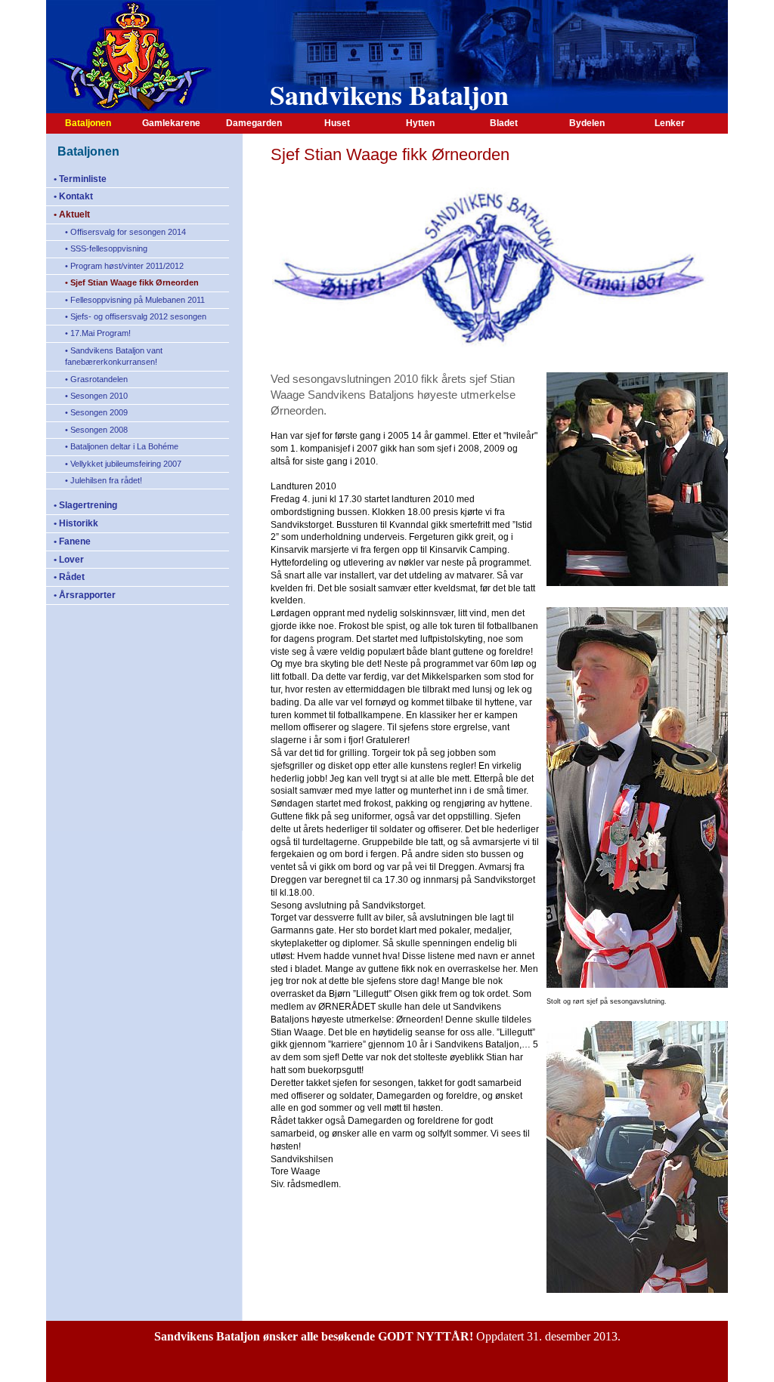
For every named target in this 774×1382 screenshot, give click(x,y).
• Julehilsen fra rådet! (103, 480)
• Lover (69, 559)
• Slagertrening (85, 505)
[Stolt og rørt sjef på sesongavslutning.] (637, 987)
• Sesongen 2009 (96, 412)
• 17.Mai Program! (98, 333)
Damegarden (254, 123)
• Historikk (76, 523)
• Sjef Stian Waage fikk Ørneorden (132, 282)
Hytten (420, 123)
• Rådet (69, 577)
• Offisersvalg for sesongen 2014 (125, 231)
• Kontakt (73, 196)
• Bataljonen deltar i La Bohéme (121, 446)
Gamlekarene (171, 123)
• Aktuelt (72, 214)
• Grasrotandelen (96, 379)
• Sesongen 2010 (96, 395)
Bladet (504, 123)
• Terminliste (80, 179)
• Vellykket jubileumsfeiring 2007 (123, 463)
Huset (337, 123)
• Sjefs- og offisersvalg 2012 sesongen (135, 316)
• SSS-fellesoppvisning (106, 248)
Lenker (670, 123)
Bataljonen (88, 123)
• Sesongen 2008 (96, 429)
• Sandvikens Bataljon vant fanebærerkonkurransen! (114, 356)
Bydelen (587, 123)
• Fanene (72, 541)
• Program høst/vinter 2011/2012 (124, 265)
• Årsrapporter (85, 595)
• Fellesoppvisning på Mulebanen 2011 (135, 299)
